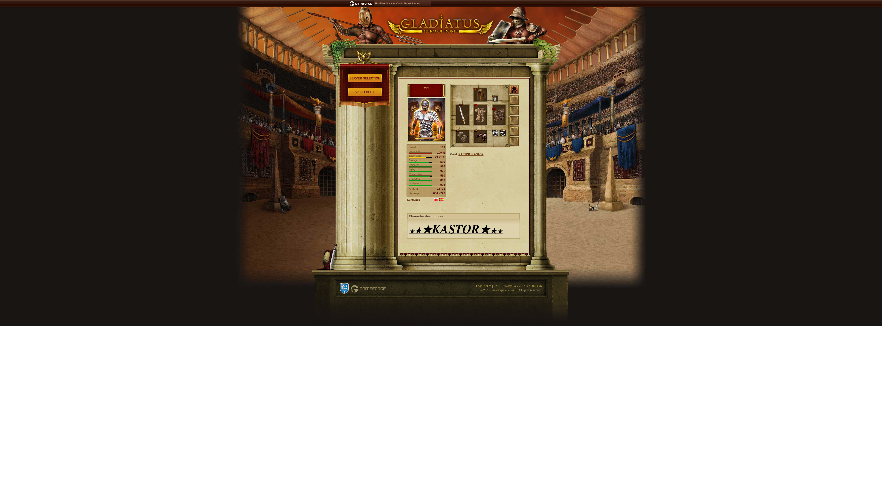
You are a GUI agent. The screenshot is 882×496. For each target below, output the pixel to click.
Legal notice (484, 286)
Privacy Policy (511, 286)
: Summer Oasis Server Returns (398, 3)
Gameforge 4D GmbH (503, 290)
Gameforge (368, 289)
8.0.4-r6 (537, 286)
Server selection (365, 78)
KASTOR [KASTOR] (471, 154)
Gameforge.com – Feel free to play (361, 3)
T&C (497, 286)
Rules (526, 286)
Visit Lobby (364, 92)
